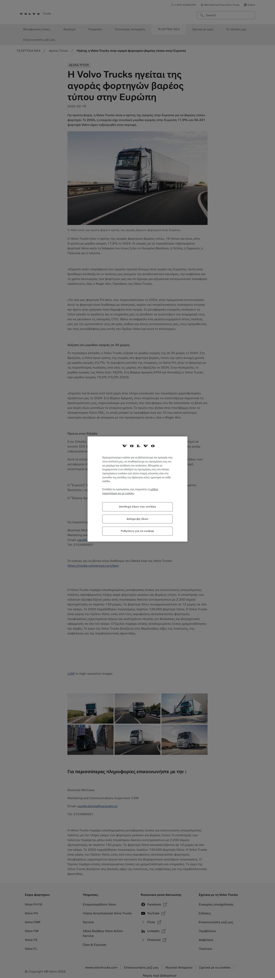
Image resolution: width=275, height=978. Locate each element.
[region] (137, 489)
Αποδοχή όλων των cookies (137, 506)
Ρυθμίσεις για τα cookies (137, 531)
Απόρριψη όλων (138, 518)
